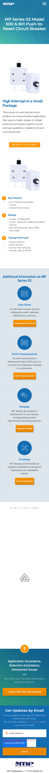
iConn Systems (33, 722)
